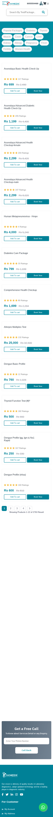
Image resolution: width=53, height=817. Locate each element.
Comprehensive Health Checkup (20, 290)
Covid (18, 37)
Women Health (22, 49)
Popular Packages (13, 30)
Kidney (7, 43)
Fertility (7, 49)
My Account (10, 809)
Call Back (26, 750)
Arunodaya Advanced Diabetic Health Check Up (19, 106)
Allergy (18, 43)
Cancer (29, 37)
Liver (39, 37)
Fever (44, 43)
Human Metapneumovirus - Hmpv (21, 216)
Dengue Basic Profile (14, 364)
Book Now (38, 91)
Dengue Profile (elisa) (15, 474)
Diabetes (30, 30)
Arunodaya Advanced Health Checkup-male (18, 180)
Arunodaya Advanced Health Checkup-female (18, 143)
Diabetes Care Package (16, 253)
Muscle (7, 37)
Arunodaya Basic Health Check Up (21, 69)
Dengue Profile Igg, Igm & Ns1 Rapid (19, 439)
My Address (10, 813)
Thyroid (43, 30)
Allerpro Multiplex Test (15, 327)
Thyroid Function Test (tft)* (17, 401)
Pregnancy (31, 43)
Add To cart (15, 91)
